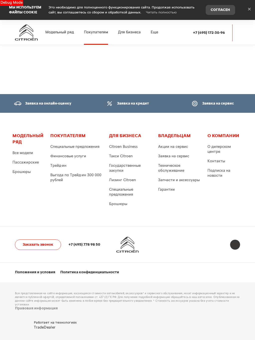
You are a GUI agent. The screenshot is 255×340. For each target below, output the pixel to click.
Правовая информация (36, 308)
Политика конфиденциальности (89, 272)
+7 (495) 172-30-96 (209, 33)
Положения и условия (35, 272)
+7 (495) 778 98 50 (84, 244)
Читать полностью (161, 12)
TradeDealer (44, 327)
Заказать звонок (38, 244)
